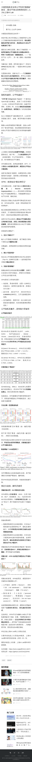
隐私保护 (9, 660)
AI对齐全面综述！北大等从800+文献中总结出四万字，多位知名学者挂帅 (22, 700)
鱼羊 (14, 693)
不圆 (5, 15)
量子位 (21, 15)
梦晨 (14, 684)
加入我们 (13, 755)
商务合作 (25, 755)
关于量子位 (7, 755)
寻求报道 (19, 755)
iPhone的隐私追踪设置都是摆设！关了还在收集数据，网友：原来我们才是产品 (22, 672)
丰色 (14, 675)
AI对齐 (3, 660)
